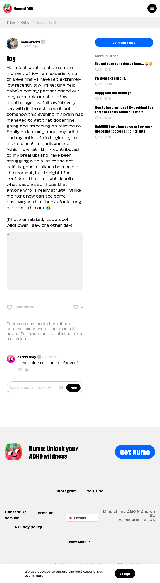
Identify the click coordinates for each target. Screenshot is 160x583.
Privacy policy (28, 527)
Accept (125, 573)
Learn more (34, 575)
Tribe (11, 22)
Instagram (66, 490)
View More (78, 542)
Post (73, 388)
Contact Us (16, 512)
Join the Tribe (124, 42)
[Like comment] (20, 370)
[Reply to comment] (27, 370)
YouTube (95, 490)
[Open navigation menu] (152, 8)
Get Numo (135, 451)
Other (26, 22)
